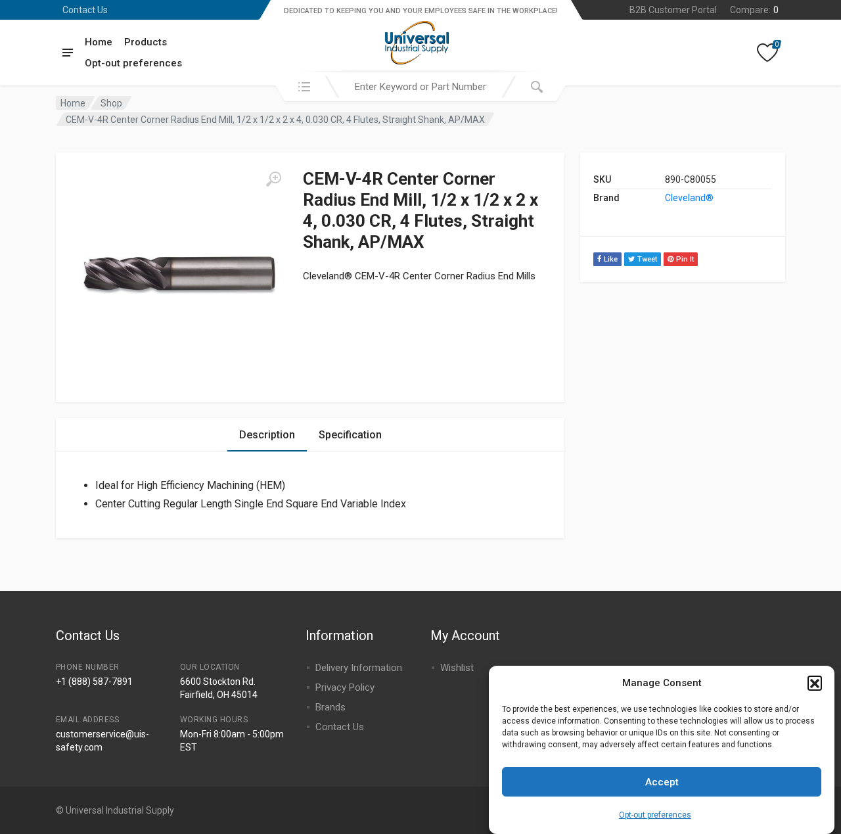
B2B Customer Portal (673, 10)
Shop (111, 103)
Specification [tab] (350, 435)
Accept (662, 782)
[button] (814, 682)
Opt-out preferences (655, 814)
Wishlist (457, 668)
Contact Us (85, 10)
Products (145, 42)
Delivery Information (358, 668)
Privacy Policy (345, 687)
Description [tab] (267, 435)
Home (98, 42)
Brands (330, 707)
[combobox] (420, 86)
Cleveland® (689, 198)
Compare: (754, 10)
